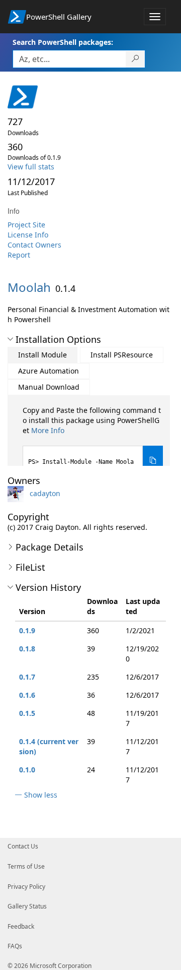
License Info (28, 234)
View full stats (31, 166)
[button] (10, 339)
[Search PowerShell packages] (135, 59)
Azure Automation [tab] (48, 371)
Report (19, 255)
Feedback (21, 926)
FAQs (15, 946)
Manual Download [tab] (48, 387)
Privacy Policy (26, 886)
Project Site (26, 224)
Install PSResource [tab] (121, 354)
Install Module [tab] (42, 354)
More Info (47, 430)
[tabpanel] (93, 440)
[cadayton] (18, 493)
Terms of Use (26, 866)
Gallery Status (27, 906)
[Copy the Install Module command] (153, 460)
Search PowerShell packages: (63, 42)
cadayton (45, 493)
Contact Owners (34, 245)
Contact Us (23, 846)
